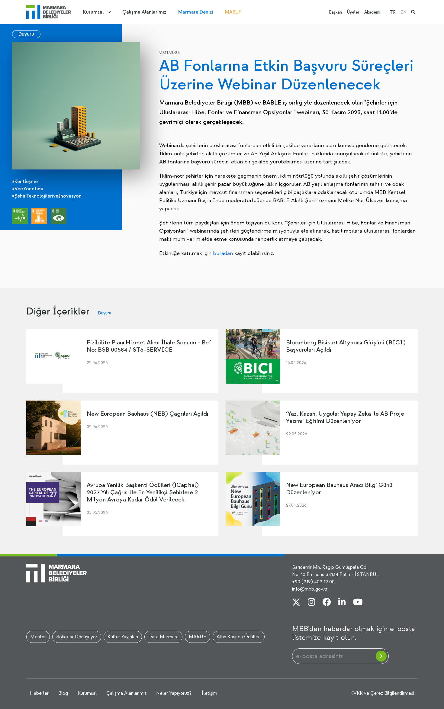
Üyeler (353, 12)
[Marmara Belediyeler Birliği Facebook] (327, 603)
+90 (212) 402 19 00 (313, 582)
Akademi (372, 12)
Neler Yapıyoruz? (173, 693)
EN (403, 12)
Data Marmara (163, 637)
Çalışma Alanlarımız (144, 12)
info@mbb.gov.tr (309, 589)
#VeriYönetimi (27, 189)
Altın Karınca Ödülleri (239, 637)
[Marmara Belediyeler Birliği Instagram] (311, 603)
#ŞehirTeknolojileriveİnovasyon (47, 196)
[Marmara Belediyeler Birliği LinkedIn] (342, 603)
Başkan (335, 12)
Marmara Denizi (195, 12)
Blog (63, 693)
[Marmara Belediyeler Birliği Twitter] (296, 603)
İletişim (209, 693)
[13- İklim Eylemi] (58, 216)
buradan (223, 253)
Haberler (39, 693)
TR (393, 12)
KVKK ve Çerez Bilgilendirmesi (382, 693)
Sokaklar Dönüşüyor (76, 637)
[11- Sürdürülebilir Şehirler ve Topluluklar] (39, 216)
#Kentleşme (25, 182)
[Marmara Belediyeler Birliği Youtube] (357, 603)
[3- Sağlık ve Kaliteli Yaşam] (20, 216)
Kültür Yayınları (123, 637)
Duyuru (26, 34)
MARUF (233, 12)
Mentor (38, 637)
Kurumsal (93, 12)
